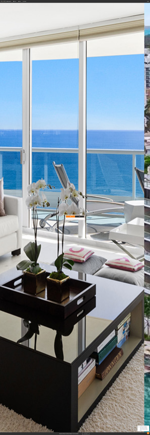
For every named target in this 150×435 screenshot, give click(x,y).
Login (148, 1)
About (15, 1)
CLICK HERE (86, 433)
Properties (9, 1)
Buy (70, 216)
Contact (25, 1)
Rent (79, 216)
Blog (20, 1)
